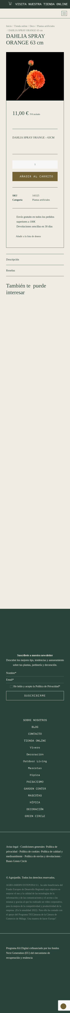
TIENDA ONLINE (35, 740)
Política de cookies (30, 851)
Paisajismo (35, 781)
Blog (35, 727)
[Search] (42, 13)
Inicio (9, 26)
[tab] (35, 259)
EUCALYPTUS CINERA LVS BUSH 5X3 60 (33, 588)
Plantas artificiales (46, 26)
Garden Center (35, 788)
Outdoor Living (35, 761)
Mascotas (35, 768)
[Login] (47, 13)
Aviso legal (12, 846)
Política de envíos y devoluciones (42, 856)
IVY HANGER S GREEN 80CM (30, 510)
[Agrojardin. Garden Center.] (10, 13)
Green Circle (35, 816)
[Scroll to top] (63, 1006)
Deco (32, 26)
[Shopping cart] (56, 13)
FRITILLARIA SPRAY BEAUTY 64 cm (35, 434)
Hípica (35, 775)
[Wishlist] (51, 13)
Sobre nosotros (35, 720)
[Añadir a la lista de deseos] (60, 299)
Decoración (35, 754)
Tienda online (20, 26)
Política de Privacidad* (48, 686)
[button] (18, 164)
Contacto (35, 733)
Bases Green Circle (16, 861)
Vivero (35, 747)
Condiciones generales (32, 846)
